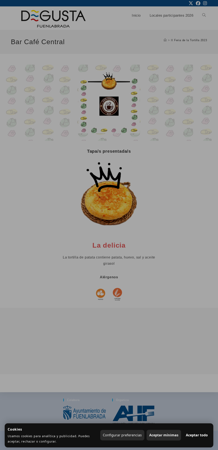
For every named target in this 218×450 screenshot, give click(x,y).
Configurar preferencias (122, 435)
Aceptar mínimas (163, 435)
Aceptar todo (197, 435)
